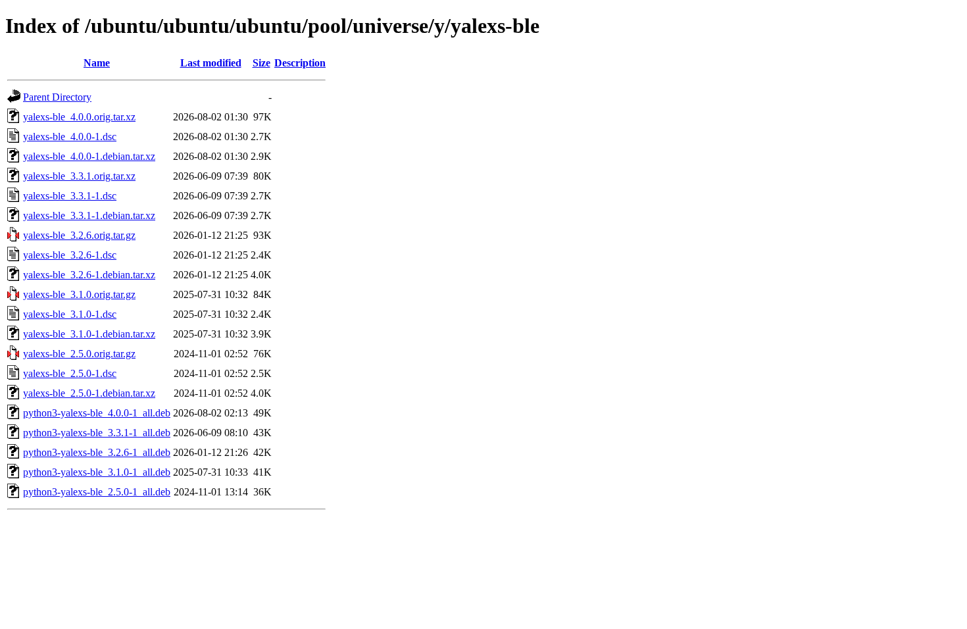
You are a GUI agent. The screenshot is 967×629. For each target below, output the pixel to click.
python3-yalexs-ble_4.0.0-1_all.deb (96, 412)
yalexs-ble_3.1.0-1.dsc (69, 314)
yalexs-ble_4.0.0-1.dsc (69, 136)
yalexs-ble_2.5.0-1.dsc (69, 373)
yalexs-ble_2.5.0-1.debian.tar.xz (89, 393)
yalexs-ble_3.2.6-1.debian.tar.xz (89, 274)
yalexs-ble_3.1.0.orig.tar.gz (79, 294)
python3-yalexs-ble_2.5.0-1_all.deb (96, 491)
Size (261, 62)
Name (97, 62)
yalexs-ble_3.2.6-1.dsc (69, 255)
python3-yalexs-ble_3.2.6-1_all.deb (96, 452)
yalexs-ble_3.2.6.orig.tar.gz (79, 235)
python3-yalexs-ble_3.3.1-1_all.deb (96, 432)
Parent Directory (57, 97)
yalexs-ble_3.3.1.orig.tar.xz (79, 176)
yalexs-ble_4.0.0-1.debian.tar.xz (89, 156)
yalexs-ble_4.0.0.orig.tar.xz (79, 116)
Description (300, 62)
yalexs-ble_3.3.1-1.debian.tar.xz (89, 215)
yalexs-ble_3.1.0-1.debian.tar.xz (89, 334)
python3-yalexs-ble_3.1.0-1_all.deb (96, 472)
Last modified (210, 62)
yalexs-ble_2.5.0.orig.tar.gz (79, 353)
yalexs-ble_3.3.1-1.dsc (69, 195)
